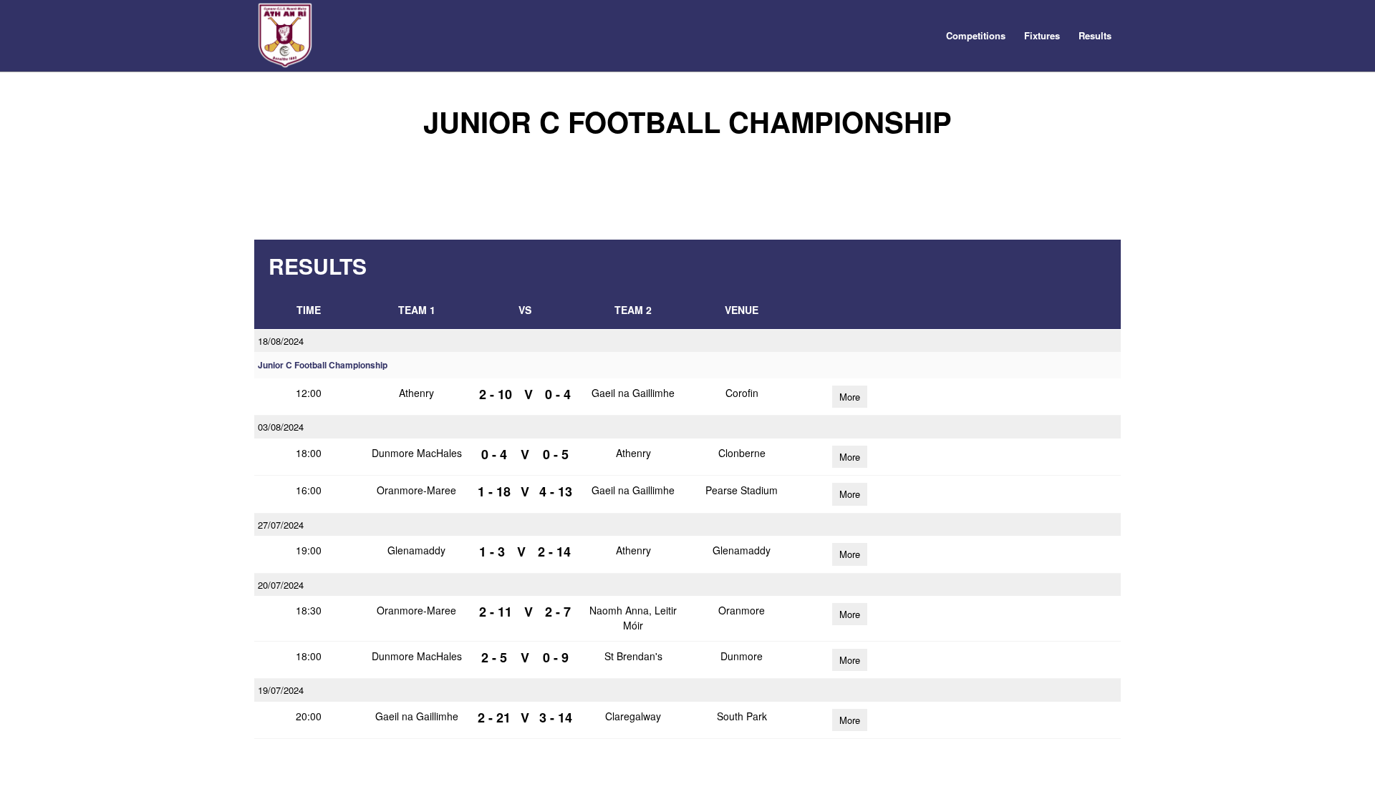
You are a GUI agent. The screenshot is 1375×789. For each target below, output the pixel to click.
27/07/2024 (281, 524)
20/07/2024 (281, 585)
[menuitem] (976, 36)
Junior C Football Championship (322, 365)
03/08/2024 (281, 426)
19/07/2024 (281, 690)
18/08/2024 (281, 341)
